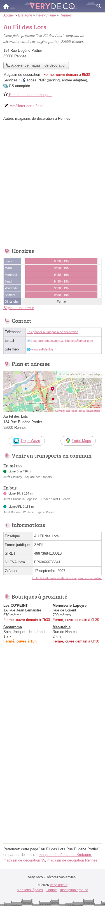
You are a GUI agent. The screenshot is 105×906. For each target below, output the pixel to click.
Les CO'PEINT (15, 605)
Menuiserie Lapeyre (70, 605)
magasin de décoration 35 (24, 860)
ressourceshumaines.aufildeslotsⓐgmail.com (62, 340)
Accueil (6, 6)
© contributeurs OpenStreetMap (79, 374)
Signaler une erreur (18, 308)
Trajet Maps (81, 441)
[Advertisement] (52, 182)
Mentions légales (30, 890)
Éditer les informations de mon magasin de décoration (67, 578)
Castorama (12, 627)
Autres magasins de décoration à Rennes (36, 118)
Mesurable (62, 627)
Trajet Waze (30, 441)
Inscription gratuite (74, 890)
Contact (51, 890)
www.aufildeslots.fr (44, 349)
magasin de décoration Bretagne (65, 855)
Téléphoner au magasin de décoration (52, 332)
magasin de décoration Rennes (72, 860)
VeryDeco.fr (58, 885)
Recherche (99, 6)
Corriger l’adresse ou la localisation (77, 410)
